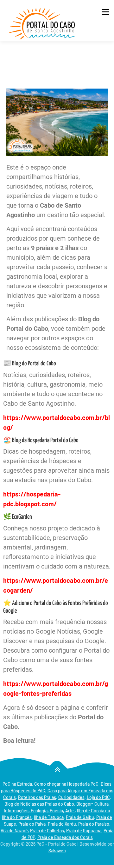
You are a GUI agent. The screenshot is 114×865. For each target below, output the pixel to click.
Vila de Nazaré (14, 830)
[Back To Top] (57, 769)
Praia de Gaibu (80, 817)
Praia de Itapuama (83, 830)
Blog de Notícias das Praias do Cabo (39, 804)
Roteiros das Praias (37, 797)
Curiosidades (71, 797)
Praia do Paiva (32, 824)
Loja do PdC (98, 797)
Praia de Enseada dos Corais (65, 837)
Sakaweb (57, 850)
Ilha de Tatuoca (49, 817)
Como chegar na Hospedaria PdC (66, 784)
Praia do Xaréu (62, 824)
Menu (105, 12)
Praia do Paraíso (93, 824)
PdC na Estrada (17, 784)
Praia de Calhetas (47, 830)
